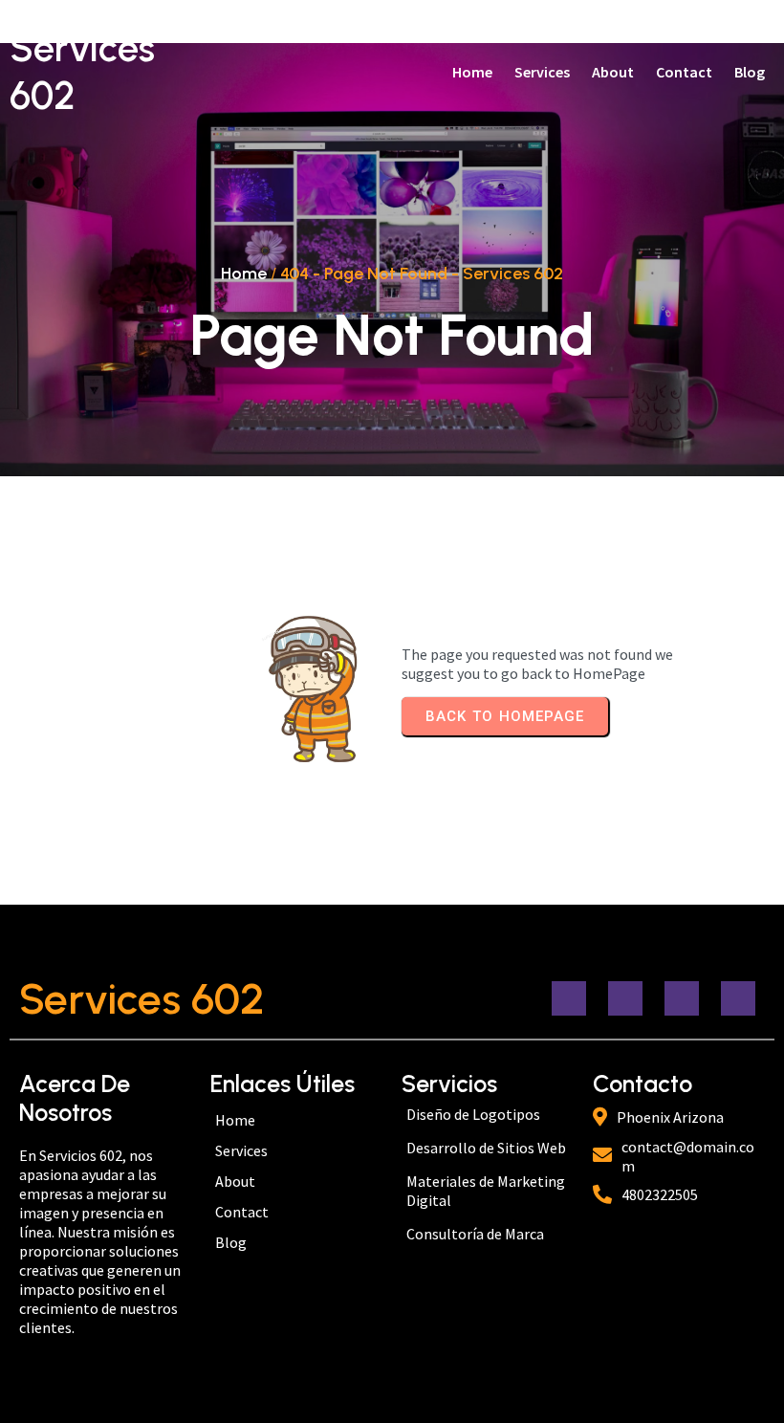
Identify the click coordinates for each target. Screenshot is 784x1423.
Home (244, 273)
